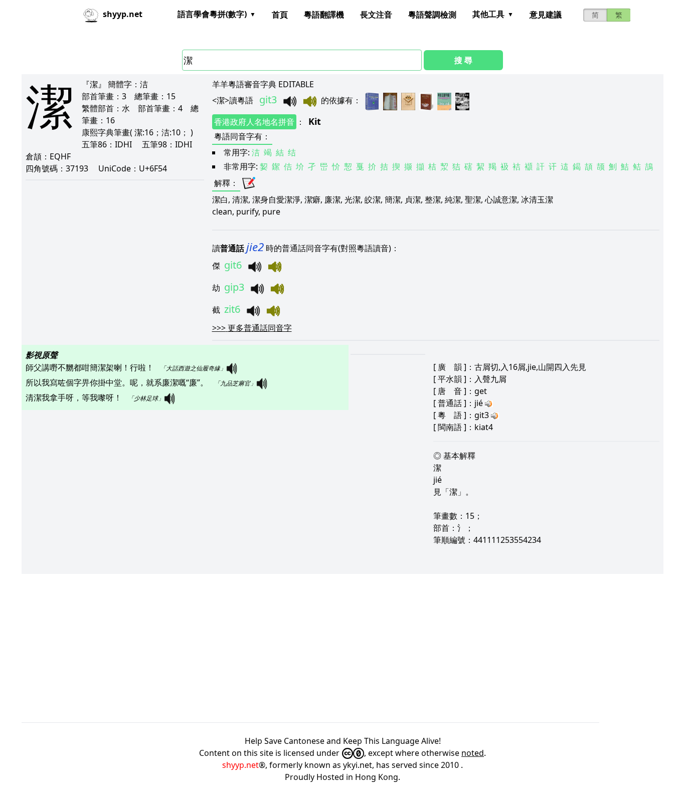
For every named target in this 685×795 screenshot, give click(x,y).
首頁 (280, 14)
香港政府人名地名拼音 (254, 121)
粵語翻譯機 (324, 14)
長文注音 (376, 14)
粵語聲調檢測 (432, 14)
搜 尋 (463, 60)
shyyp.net (240, 764)
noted (472, 752)
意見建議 (546, 14)
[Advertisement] (322, 648)
